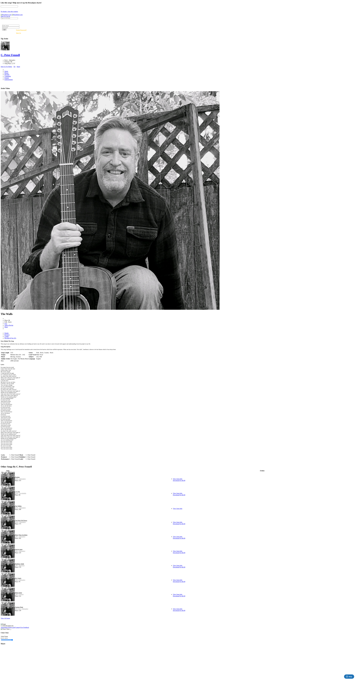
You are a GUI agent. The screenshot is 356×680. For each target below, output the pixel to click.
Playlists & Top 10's (10, 338)
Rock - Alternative (20, 479)
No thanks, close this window (9, 11)
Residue (17, 477)
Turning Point (19, 607)
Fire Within (18, 506)
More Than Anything (21, 535)
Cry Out (17, 491)
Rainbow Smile (19, 564)
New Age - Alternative (21, 609)
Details (6, 333)
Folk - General (19, 594)
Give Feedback (24, 627)
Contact (17, 627)
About (2, 627)
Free (5, 323)
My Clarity (18, 578)
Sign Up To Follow (6, 66)
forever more (18, 549)
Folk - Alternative (20, 536)
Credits (6, 336)
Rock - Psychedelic (20, 493)
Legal (13, 627)
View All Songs (5, 618)
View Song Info (177, 479)
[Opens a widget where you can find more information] (349, 676)
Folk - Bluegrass (20, 565)
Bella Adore (18, 593)
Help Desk (8, 627)
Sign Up (18, 33)
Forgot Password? (21, 30)
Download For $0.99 (179, 480)
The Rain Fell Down (21, 520)
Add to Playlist (8, 325)
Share (18, 66)
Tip (14, 66)
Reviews (7, 335)
